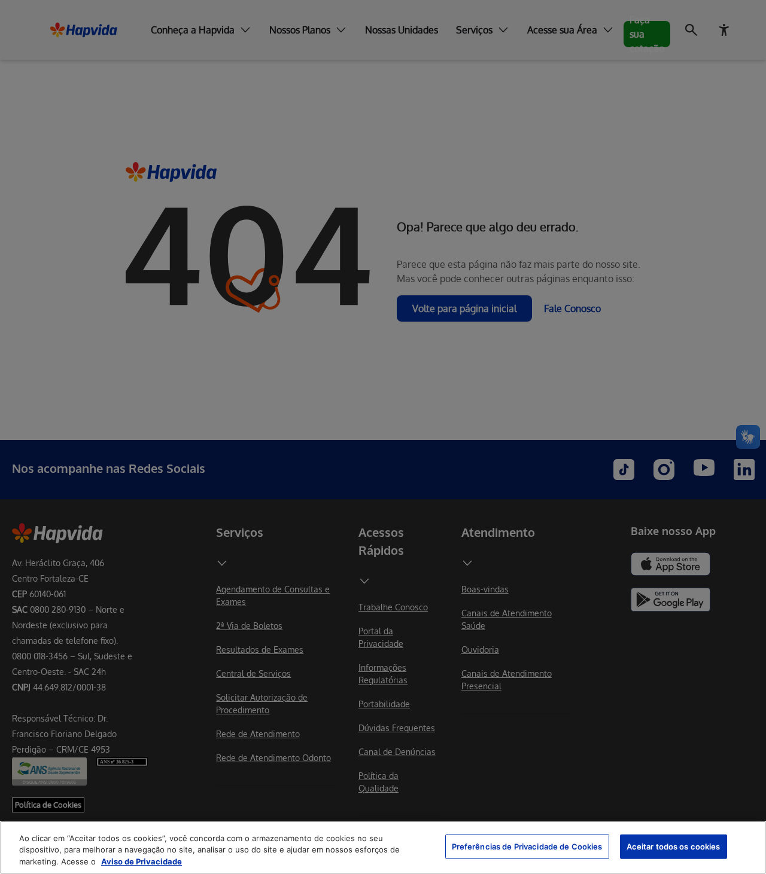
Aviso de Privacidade (141, 861)
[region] (383, 847)
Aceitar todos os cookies (674, 846)
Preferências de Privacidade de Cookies (527, 846)
